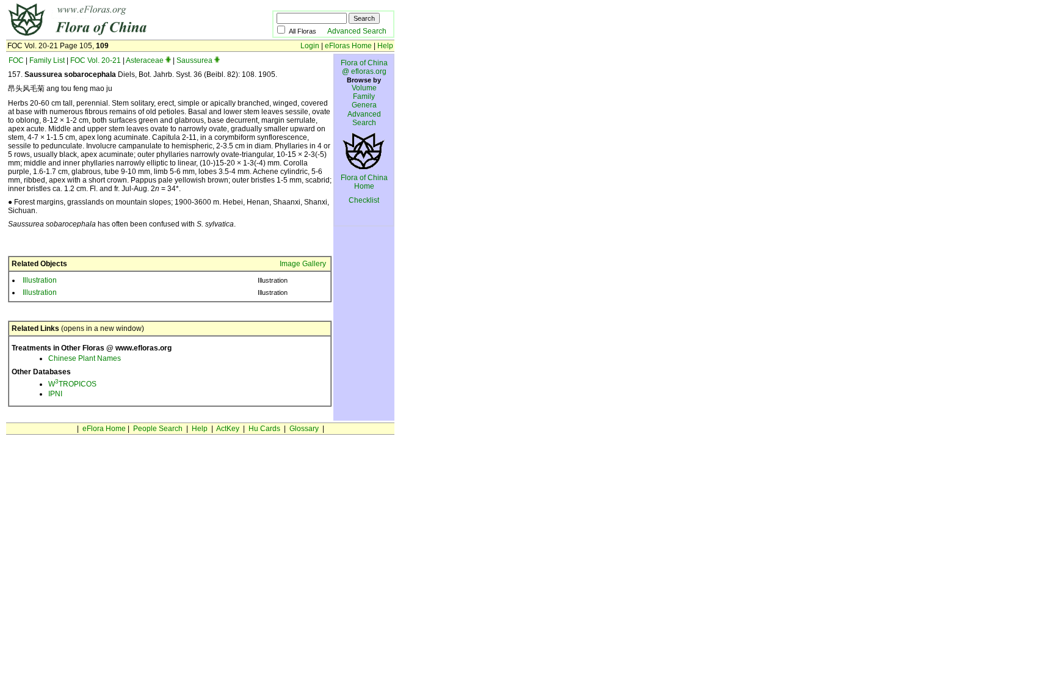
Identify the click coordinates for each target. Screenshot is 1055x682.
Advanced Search (356, 31)
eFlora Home (104, 428)
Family (364, 96)
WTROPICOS (72, 384)
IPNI (55, 394)
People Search (158, 428)
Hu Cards (264, 428)
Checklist (364, 200)
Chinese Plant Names (84, 358)
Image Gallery (303, 263)
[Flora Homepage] (120, 35)
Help (385, 46)
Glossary (304, 428)
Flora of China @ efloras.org (364, 67)
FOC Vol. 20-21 (95, 60)
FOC (16, 60)
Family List (47, 60)
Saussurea (194, 60)
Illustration (40, 280)
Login (309, 46)
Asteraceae (145, 60)
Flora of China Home (364, 181)
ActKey (227, 428)
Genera (364, 105)
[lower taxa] (168, 60)
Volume (364, 88)
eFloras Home (348, 46)
